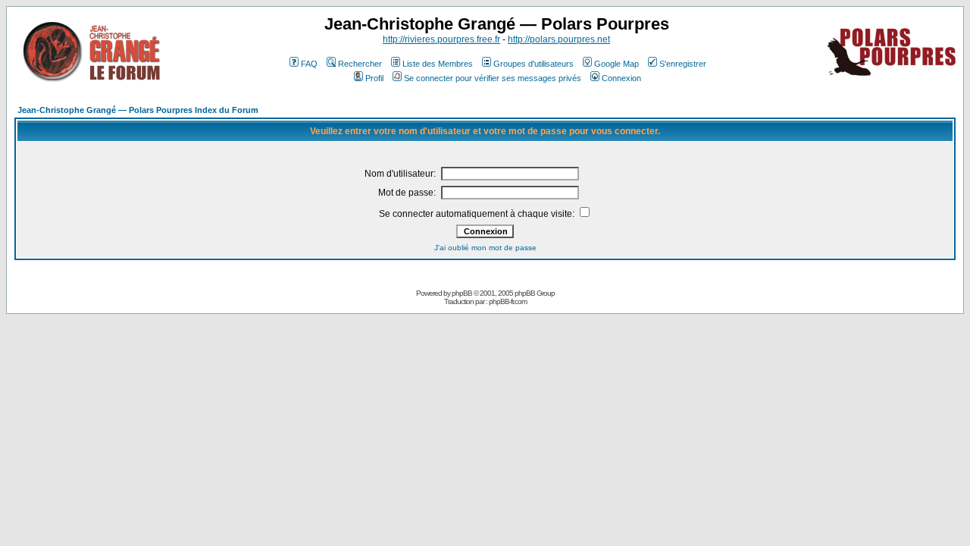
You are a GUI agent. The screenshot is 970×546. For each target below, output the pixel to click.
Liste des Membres (437, 63)
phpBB (462, 293)
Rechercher (360, 63)
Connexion (621, 78)
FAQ (309, 63)
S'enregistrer (682, 63)
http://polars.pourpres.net (559, 39)
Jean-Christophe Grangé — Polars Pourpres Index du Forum (137, 110)
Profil (374, 78)
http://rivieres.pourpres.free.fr (441, 39)
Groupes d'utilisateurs (533, 63)
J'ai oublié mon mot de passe (485, 247)
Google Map (616, 63)
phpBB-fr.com (508, 301)
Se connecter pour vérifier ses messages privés (492, 78)
